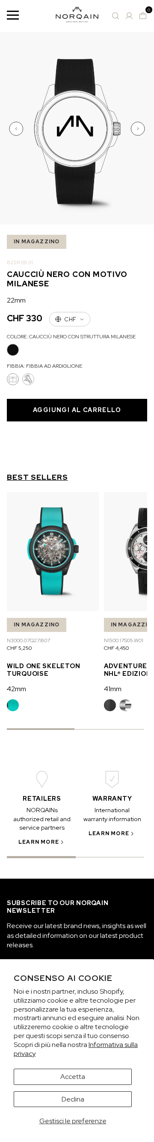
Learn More (38, 842)
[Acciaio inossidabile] (125, 705)
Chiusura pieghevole (28, 379)
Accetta (72, 1076)
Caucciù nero (110, 705)
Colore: (71, 336)
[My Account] (129, 16)
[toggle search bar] (115, 16)
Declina (73, 1099)
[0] (143, 16)
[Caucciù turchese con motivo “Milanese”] (13, 705)
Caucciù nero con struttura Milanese (13, 350)
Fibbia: (44, 366)
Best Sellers (37, 477)
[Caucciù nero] (110, 705)
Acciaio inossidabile (125, 705)
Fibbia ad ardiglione (13, 379)
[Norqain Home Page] (77, 16)
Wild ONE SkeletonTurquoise (43, 670)
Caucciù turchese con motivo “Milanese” (13, 705)
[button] (17, 128)
